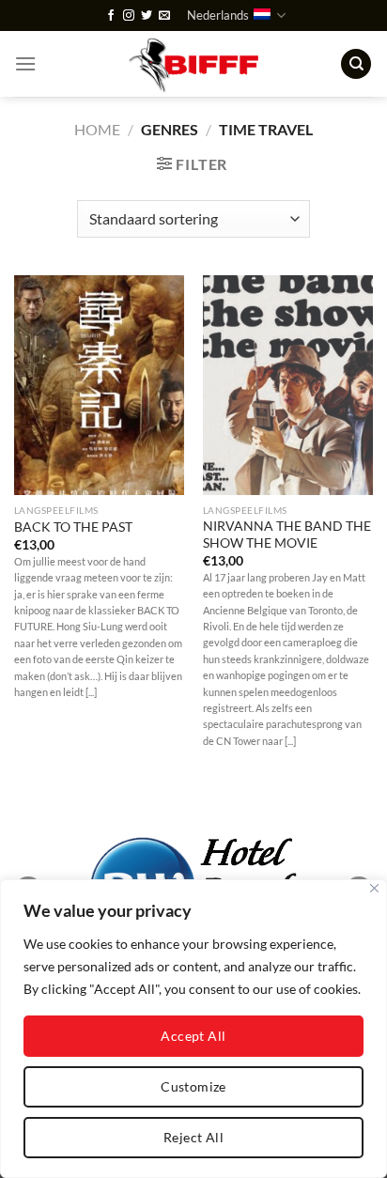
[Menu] (25, 63)
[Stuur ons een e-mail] (164, 16)
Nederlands (218, 15)
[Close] (374, 888)
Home (97, 129)
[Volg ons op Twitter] (146, 16)
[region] (193, 1028)
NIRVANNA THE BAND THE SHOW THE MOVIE (287, 534)
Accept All (193, 1036)
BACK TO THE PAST (73, 527)
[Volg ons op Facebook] (110, 16)
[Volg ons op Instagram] (128, 16)
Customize (193, 1086)
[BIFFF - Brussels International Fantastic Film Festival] (194, 64)
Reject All (193, 1137)
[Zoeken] (356, 64)
